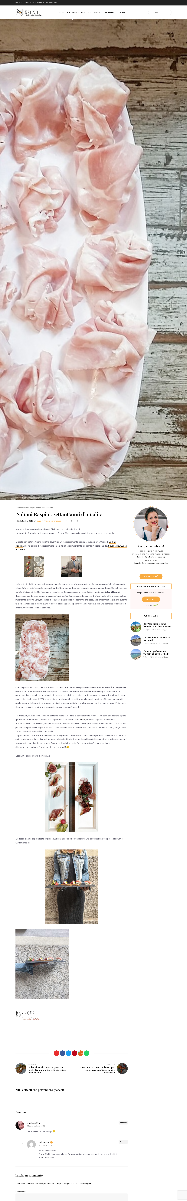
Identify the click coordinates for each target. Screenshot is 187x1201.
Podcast (151, 599)
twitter (134, 2)
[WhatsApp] (86, 1053)
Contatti (123, 12)
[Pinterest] (74, 1053)
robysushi (43, 1142)
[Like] (56, 1053)
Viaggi (97, 12)
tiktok (167, 2)
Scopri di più (151, 576)
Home (61, 12)
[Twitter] (68, 1053)
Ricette (85, 12)
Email (129, 2)
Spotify (155, 605)
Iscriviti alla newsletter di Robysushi (36, 3)
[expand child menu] (72, 19)
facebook (140, 2)
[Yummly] (80, 1053)
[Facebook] (62, 1053)
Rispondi (123, 1123)
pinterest (156, 2)
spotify (162, 2)
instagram (145, 2)
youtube (151, 2)
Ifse (83, 719)
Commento (20, 1191)
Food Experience (53, 521)
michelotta (33, 1123)
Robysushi (72, 12)
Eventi (40, 521)
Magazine (110, 12)
